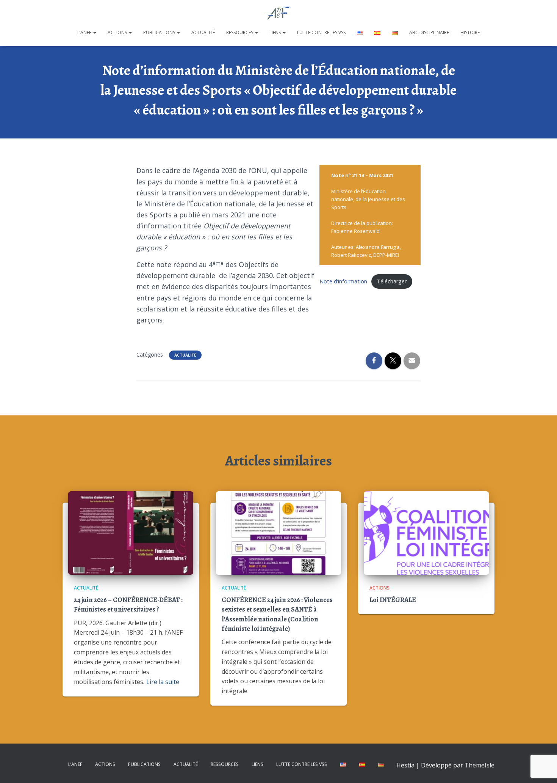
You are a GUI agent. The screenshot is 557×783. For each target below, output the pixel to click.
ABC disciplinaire (429, 32)
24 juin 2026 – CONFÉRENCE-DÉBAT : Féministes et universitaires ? (128, 604)
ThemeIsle (479, 765)
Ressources (240, 32)
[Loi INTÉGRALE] (426, 532)
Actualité (203, 32)
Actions (118, 32)
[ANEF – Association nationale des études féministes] (279, 13)
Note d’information (343, 281)
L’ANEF (84, 32)
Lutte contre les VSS (321, 32)
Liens (275, 32)
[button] (94, 32)
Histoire (470, 32)
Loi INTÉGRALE (392, 599)
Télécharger (392, 281)
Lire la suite (162, 682)
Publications (159, 32)
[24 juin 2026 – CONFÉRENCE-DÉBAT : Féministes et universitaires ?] (130, 532)
